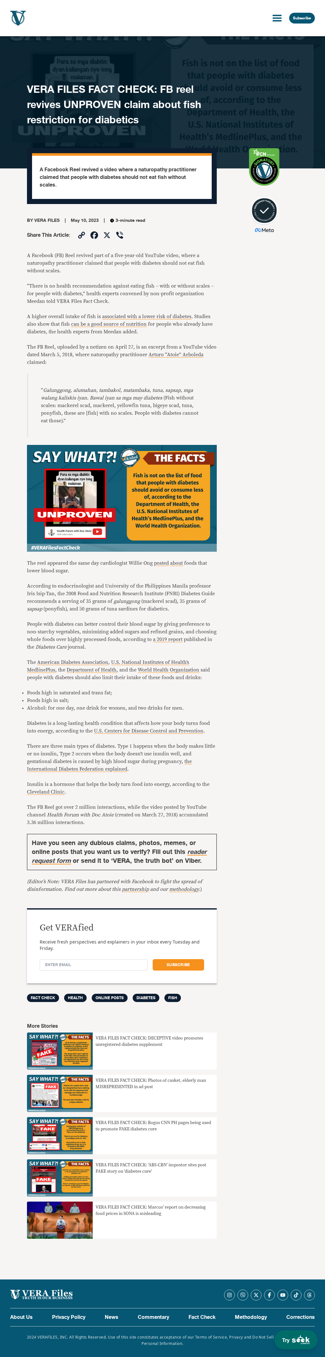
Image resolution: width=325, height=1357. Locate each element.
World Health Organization (168, 669)
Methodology (251, 1317)
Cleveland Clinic (45, 791)
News (111, 1317)
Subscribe (302, 18)
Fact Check (202, 1317)
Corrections (300, 1317)
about (176, 563)
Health (75, 998)
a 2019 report (167, 639)
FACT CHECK (43, 998)
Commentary (153, 1317)
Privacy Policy (68, 1317)
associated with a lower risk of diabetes (146, 316)
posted (161, 563)
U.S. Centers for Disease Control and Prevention (148, 730)
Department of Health (91, 669)
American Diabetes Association (72, 662)
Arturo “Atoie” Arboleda (176, 354)
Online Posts (110, 998)
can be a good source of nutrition (109, 324)
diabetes (146, 998)
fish (172, 998)
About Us (21, 1317)
